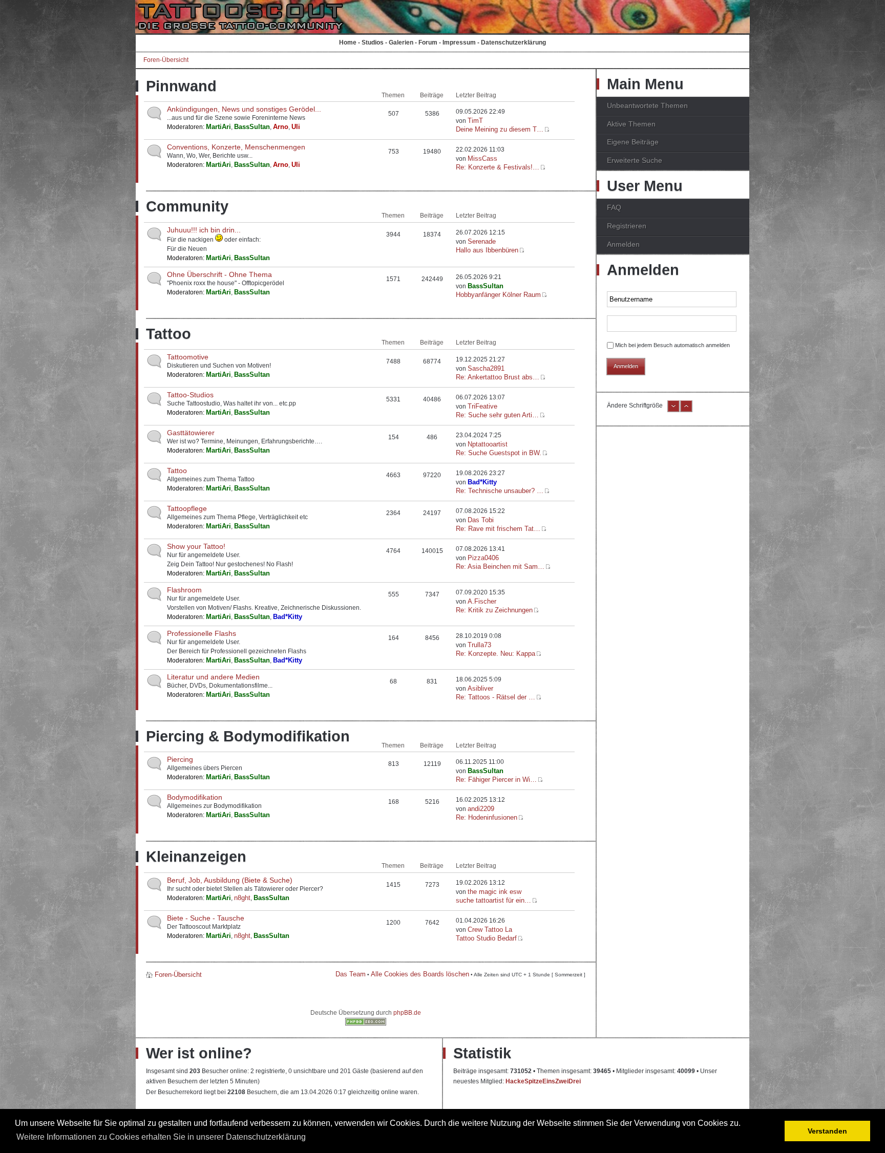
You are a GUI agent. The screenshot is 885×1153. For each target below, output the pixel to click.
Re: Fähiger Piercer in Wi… (496, 779)
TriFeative (482, 406)
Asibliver (480, 688)
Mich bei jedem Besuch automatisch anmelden (672, 345)
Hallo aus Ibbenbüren (487, 250)
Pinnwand (181, 86)
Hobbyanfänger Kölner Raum (498, 294)
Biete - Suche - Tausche (205, 918)
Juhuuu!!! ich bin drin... (204, 230)
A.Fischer (482, 601)
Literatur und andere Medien (213, 677)
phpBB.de (407, 1012)
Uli (295, 127)
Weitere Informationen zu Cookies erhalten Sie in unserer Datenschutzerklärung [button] (161, 1137)
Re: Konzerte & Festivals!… (497, 167)
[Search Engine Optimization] (365, 1023)
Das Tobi (481, 520)
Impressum (459, 42)
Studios (373, 42)
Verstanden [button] (827, 1131)
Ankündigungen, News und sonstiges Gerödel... (244, 109)
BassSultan (252, 127)
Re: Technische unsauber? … (499, 491)
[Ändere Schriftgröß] (686, 410)
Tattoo (168, 334)
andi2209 (481, 809)
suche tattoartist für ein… (493, 900)
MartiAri (218, 127)
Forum (427, 42)
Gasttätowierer (191, 433)
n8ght (242, 898)
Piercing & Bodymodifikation (248, 736)
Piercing (180, 759)
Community (187, 206)
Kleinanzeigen (196, 856)
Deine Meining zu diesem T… (499, 129)
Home (347, 42)
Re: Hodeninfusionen (486, 817)
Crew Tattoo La (490, 929)
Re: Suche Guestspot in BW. (498, 453)
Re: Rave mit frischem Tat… (498, 528)
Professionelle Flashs (201, 633)
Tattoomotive (187, 357)
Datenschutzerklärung (513, 42)
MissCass (482, 158)
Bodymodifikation (194, 797)
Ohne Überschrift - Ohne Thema (219, 274)
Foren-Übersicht (165, 59)
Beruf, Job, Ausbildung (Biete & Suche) (229, 880)
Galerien (401, 42)
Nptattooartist (488, 444)
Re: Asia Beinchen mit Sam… (500, 566)
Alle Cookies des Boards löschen (420, 974)
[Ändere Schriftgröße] (673, 410)
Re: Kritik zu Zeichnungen (494, 610)
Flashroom (184, 590)
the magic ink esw (494, 891)
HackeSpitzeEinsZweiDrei (543, 1081)
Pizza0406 (483, 558)
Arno (280, 127)
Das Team (350, 974)
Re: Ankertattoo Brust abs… (497, 377)
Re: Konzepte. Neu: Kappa (495, 653)
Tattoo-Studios (190, 395)
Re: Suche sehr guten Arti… (497, 415)
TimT (475, 120)
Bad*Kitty (482, 482)
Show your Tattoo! (196, 546)
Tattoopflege (187, 508)
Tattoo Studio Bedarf (486, 938)
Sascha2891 (486, 368)
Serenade (482, 241)
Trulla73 (479, 645)
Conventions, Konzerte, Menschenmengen (236, 147)
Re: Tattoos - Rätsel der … (495, 697)
